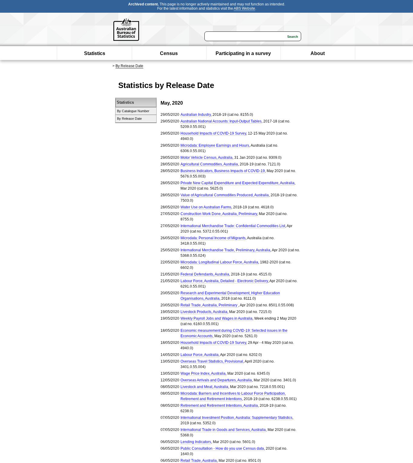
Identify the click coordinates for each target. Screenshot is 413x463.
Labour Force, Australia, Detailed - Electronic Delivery (224, 281)
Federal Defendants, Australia (204, 274)
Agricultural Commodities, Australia (209, 164)
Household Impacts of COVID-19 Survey (213, 133)
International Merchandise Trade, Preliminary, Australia (225, 250)
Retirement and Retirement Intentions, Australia (219, 405)
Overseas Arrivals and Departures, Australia (216, 380)
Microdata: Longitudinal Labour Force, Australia (219, 262)
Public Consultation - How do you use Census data (222, 448)
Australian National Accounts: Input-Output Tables (221, 121)
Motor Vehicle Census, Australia (206, 157)
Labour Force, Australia (199, 355)
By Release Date (129, 66)
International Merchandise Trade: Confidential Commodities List (232, 226)
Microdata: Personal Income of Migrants (213, 238)
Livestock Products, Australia (203, 312)
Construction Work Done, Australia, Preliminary (218, 214)
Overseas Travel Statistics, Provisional (211, 361)
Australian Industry (195, 114)
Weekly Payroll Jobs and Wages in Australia (216, 318)
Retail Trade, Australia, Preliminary (209, 305)
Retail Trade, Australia (198, 460)
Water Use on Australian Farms (205, 207)
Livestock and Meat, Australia (204, 387)
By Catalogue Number (133, 111)
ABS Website (244, 8)
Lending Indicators (195, 442)
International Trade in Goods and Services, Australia (223, 430)
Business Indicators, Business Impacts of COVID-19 (222, 171)
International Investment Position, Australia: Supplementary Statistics (236, 418)
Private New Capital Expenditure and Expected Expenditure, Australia (237, 183)
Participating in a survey (243, 53)
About (318, 53)
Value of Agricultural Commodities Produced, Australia (224, 195)
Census (169, 53)
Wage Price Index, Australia (203, 373)
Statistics (94, 53)
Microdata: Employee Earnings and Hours (214, 145)
